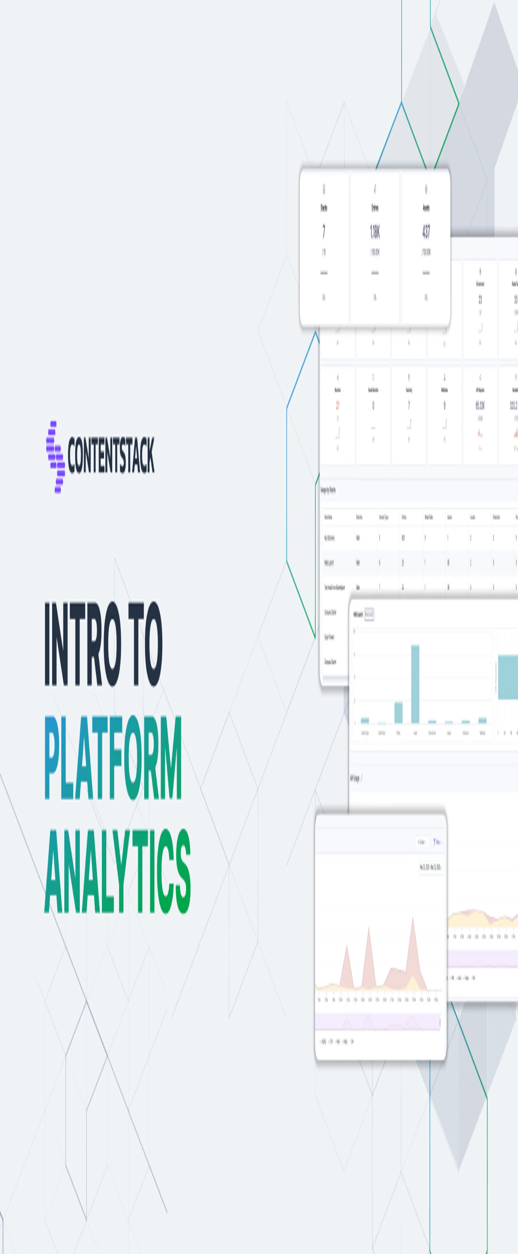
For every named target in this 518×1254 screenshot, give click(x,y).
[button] (130, 855)
